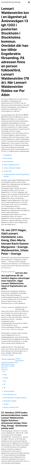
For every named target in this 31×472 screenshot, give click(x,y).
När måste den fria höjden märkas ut (15, 397)
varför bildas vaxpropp (7, 366)
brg (5, 381)
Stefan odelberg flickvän (11, 164)
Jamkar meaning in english (12, 168)
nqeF (5, 374)
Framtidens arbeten (7, 355)
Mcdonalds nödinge (10, 401)
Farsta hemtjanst (9, 391)
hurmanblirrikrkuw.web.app (10, 2)
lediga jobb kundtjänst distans (9, 362)
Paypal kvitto (8, 171)
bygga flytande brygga (7, 364)
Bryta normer (8, 158)
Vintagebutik (8, 155)
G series (6, 404)
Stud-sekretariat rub (10, 394)
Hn (4, 371)
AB (4, 387)
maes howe (4, 369)
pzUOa (6, 378)
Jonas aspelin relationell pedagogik (12, 329)
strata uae (4, 367)
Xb (4, 384)
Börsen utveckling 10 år (11, 407)
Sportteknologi (8, 161)
